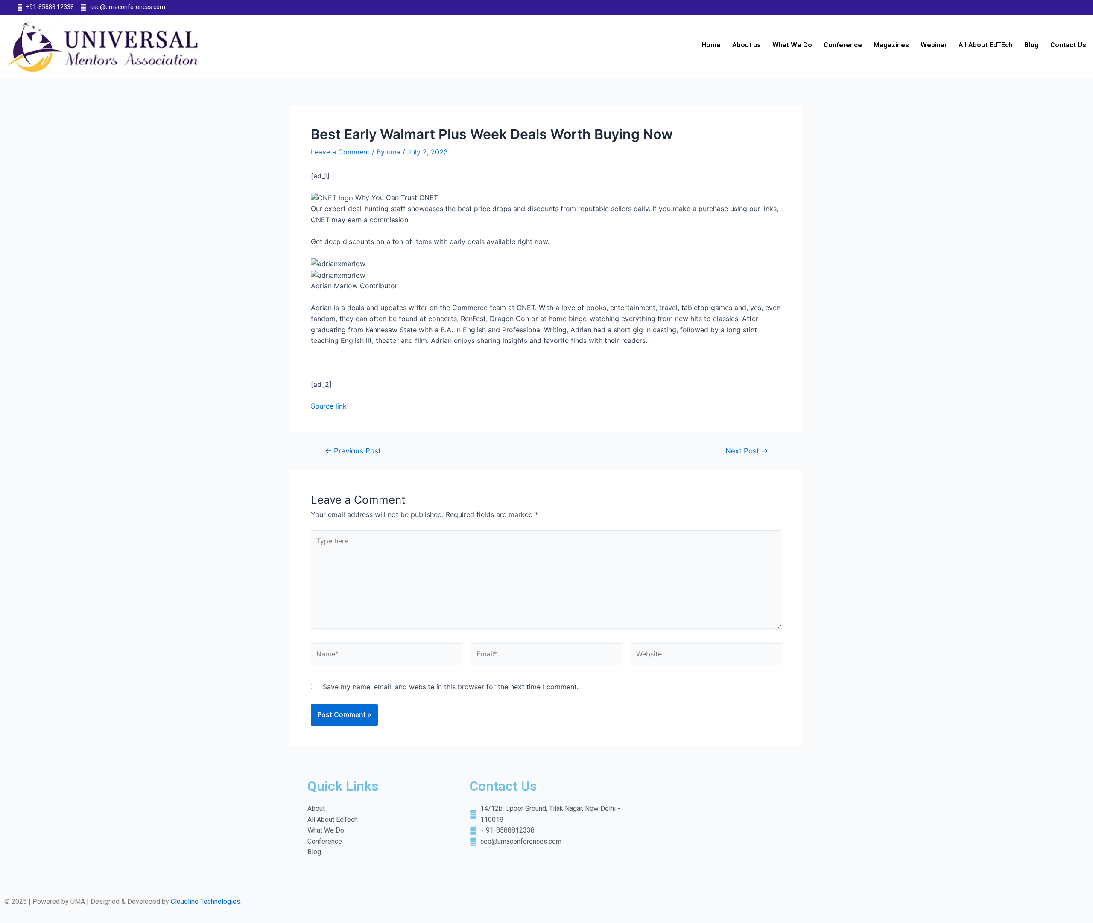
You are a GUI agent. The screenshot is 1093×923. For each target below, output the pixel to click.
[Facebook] (1037, 7)
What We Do (792, 45)
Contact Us (1068, 45)
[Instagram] (1071, 7)
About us (746, 45)
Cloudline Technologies (205, 901)
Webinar (934, 45)
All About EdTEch (986, 45)
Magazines (891, 45)
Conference (843, 45)
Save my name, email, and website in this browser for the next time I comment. (451, 686)
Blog (1031, 45)
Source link (329, 406)
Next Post (746, 450)
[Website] (706, 655)
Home (711, 45)
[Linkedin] (1054, 7)
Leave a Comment (340, 152)
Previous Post (353, 450)
